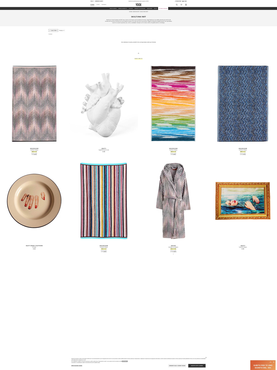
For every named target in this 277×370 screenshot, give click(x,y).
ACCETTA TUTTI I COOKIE (197, 365)
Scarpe (131, 8)
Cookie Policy (124, 361)
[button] (138, 53)
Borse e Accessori (140, 8)
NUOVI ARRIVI (113, 8)
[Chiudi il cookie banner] (206, 357)
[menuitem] (92, 4)
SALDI (155, 8)
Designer (149, 8)
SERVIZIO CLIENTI (99, 1)
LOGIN (185, 1)
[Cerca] (176, 4)
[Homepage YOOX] (138, 4)
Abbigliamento (122, 8)
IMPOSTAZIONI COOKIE (76, 365)
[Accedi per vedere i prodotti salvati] (181, 4)
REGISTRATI (179, 1)
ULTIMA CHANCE (163, 8)
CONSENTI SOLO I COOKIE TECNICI (177, 365)
